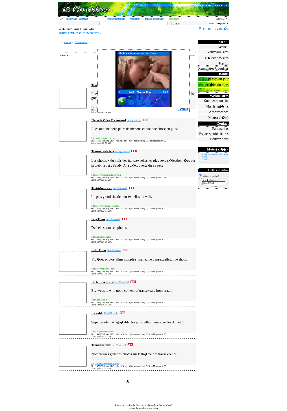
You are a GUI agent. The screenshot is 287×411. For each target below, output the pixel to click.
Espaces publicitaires (213, 134)
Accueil (222, 47)
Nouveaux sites (217, 52)
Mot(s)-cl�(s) (218, 117)
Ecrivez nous (219, 139)
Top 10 (223, 63)
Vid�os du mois (216, 85)
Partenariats (220, 128)
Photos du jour (218, 79)
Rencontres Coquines (213, 68)
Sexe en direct (218, 90)
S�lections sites (216, 58)
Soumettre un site (216, 101)
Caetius (162, 405)
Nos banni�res (217, 106)
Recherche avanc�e (213, 29)
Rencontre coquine (123, 405)
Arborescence (218, 112)
